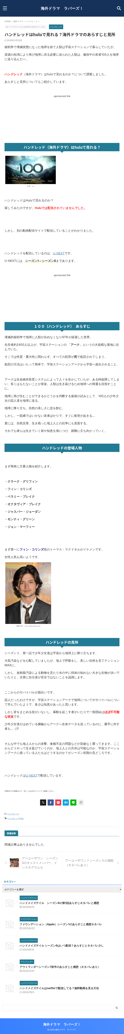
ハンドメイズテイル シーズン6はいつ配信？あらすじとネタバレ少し (62, 945)
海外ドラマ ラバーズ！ (62, 8)
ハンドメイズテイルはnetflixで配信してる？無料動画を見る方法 (59, 988)
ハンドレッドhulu (16, 818)
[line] (73, 802)
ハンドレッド (13, 814)
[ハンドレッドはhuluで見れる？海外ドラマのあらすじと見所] (66, 802)
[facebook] (51, 802)
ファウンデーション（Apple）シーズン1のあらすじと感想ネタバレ (61, 924)
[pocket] (58, 802)
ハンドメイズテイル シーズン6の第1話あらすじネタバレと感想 (59, 903)
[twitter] (43, 802)
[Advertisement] (62, 119)
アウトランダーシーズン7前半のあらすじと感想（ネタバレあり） (60, 966)
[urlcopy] (81, 802)
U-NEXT (59, 253)
